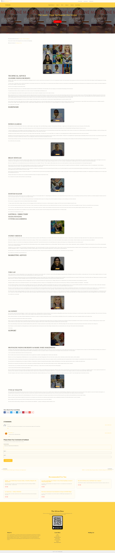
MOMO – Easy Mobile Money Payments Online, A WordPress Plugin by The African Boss (20, 481)
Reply (8, 428)
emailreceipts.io (91, 1)
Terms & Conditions (57, 539)
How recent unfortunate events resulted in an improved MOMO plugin (56, 491)
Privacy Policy (57, 538)
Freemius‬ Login (80, 1)
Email (5, 455)
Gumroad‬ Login (86, 1)
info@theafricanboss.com (8, 0)
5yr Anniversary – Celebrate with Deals (13, 491)
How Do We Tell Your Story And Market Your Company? (89, 480)
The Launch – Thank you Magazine (24, 38)
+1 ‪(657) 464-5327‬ (7, 1)
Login (57, 534)
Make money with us (57, 537)
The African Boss (10, 432)
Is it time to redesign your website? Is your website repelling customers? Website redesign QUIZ (57, 481)
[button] (57, 21)
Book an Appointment (57, 542)
